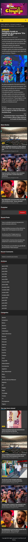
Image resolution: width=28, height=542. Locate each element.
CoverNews (20, 538)
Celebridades (5, 331)
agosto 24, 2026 (15, 177)
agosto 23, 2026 (15, 202)
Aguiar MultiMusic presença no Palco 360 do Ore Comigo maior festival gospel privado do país (14, 148)
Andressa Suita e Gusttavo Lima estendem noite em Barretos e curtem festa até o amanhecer (13, 174)
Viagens (4, 404)
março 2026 (4, 279)
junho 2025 (4, 303)
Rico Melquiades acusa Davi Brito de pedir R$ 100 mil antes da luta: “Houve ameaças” (13, 246)
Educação (4, 341)
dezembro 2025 (5, 287)
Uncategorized (5, 401)
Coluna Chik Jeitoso (6, 333)
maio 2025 (4, 305)
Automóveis (5, 320)
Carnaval (4, 328)
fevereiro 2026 (5, 281)
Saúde (3, 390)
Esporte (4, 347)
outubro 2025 (5, 292)
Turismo (4, 395)
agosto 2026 (5, 266)
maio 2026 (4, 274)
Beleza (3, 322)
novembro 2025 (5, 289)
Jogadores (4, 368)
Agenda (4, 317)
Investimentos (5, 366)
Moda (3, 374)
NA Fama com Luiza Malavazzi (9, 379)
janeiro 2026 (5, 284)
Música (3, 377)
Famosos (4, 29)
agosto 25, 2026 (15, 151)
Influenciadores (5, 363)
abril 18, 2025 (15, 37)
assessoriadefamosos (7, 37)
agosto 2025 (5, 297)
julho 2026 (4, 268)
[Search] (26, 20)
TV (2, 398)
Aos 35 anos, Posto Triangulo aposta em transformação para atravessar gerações (11, 234)
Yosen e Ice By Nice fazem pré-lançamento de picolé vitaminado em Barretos (13, 223)
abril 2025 (4, 308)
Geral (8, 29)
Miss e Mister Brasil (6, 371)
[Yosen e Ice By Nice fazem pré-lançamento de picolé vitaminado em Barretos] (14, 419)
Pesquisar (4, 207)
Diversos (4, 336)
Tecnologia (4, 393)
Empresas (4, 344)
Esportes (4, 350)
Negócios (4, 382)
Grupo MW (4, 360)
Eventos (4, 352)
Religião (4, 387)
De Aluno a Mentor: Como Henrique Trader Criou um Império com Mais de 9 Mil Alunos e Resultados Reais (14, 109)
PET (3, 385)
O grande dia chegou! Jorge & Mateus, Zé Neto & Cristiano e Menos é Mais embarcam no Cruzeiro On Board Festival (14, 116)
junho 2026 (4, 271)
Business (4, 325)
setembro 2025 (5, 295)
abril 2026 (4, 276)
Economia (4, 339)
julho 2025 (4, 300)
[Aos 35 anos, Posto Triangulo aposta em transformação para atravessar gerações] (14, 469)
